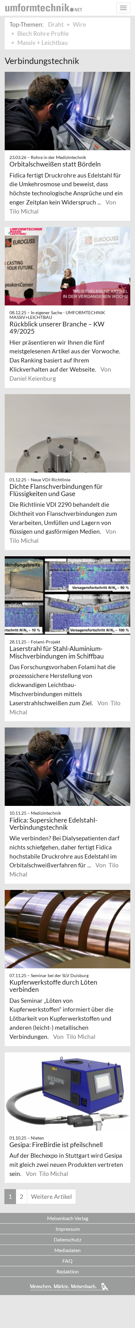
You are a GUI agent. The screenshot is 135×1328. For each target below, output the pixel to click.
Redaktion (68, 1271)
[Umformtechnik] (44, 7)
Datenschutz (67, 1239)
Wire (79, 24)
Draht (56, 24)
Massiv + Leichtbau (42, 42)
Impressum (68, 1229)
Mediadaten (67, 1250)
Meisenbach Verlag (67, 1218)
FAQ (67, 1261)
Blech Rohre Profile (43, 33)
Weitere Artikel (51, 1196)
